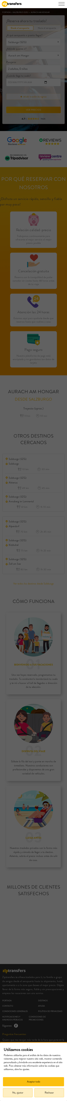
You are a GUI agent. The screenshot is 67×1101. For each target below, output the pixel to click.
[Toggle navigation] (61, 5)
